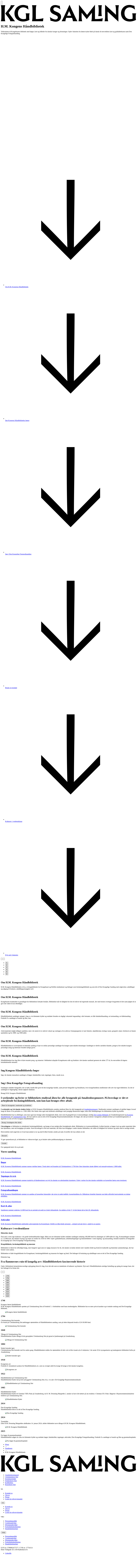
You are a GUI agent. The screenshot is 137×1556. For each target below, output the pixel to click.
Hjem (7, 1444)
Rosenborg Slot (10, 1485)
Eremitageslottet (10, 1479)
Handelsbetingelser (11, 1529)
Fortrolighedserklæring (13, 1527)
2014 (7, 1291)
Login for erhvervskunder (13, 1499)
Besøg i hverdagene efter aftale (11, 1122)
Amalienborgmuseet (91, 1109)
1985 (7, 1289)
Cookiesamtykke (10, 1523)
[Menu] (2, 3)
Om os (7, 1495)
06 (6, 974)
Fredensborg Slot (11, 1481)
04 (6, 969)
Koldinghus (9, 1483)
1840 (7, 1280)
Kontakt (4, 1143)
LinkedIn (8, 1553)
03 (6, 967)
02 (6, 965)
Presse (7, 1497)
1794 (7, 1278)
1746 (7, 1276)
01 (6, 963)
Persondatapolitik (11, 1521)
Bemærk (4, 1136)
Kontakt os (9, 1493)
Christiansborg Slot (19, 1117)
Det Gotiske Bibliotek (101, 1115)
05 (6, 972)
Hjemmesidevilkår (11, 1525)
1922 (7, 1287)
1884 (7, 1282)
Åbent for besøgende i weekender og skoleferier (16, 1105)
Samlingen (8, 1448)
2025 (7, 1296)
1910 (7, 1285)
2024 (7, 1294)
